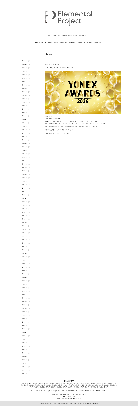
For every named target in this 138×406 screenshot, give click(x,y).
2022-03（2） (26, 219)
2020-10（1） (26, 267)
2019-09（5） (26, 301)
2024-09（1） (26, 126)
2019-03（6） (26, 322)
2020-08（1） (26, 274)
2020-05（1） (26, 277)
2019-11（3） (26, 294)
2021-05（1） (26, 243)
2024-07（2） (26, 133)
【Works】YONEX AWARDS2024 (59, 68)
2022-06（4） (26, 208)
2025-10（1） (26, 85)
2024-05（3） (26, 140)
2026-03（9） (26, 68)
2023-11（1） (26, 160)
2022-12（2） (26, 191)
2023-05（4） (26, 174)
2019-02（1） (26, 325)
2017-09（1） (26, 370)
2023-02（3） (26, 184)
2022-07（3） (26, 205)
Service (72, 42)
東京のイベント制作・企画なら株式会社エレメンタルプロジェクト (64, 403)
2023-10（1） (26, 164)
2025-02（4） (26, 109)
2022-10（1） (26, 198)
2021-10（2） (26, 233)
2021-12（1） (26, 226)
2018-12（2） (26, 332)
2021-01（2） (26, 257)
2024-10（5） (26, 123)
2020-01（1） (26, 287)
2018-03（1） (26, 356)
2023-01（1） (26, 188)
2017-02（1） (26, 373)
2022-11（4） (26, 195)
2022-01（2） (26, 222)
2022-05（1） (26, 212)
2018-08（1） (26, 346)
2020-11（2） (26, 263)
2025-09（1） (26, 88)
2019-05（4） (26, 315)
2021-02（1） (26, 253)
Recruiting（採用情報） (93, 42)
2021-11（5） (26, 229)
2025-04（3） (26, 102)
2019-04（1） (26, 318)
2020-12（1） (26, 260)
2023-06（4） (26, 171)
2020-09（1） (26, 270)
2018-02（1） (26, 360)
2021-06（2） (26, 239)
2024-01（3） (26, 153)
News (41, 42)
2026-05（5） (26, 61)
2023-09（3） (26, 167)
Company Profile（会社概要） (56, 42)
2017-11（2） (26, 367)
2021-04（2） (26, 246)
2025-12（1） (26, 78)
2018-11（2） (26, 336)
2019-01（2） (26, 329)
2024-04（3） (26, 143)
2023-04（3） (26, 178)
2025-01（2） (26, 112)
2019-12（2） (26, 291)
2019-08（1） (26, 305)
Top (36, 42)
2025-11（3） (26, 81)
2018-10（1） (26, 339)
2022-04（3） (26, 215)
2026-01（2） (26, 74)
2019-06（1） (26, 312)
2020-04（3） (26, 281)
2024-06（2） (26, 136)
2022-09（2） (26, 202)
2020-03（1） (26, 284)
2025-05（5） (26, 99)
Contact (80, 42)
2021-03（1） (26, 250)
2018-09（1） (26, 342)
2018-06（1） (26, 353)
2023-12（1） (26, 157)
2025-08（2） (26, 92)
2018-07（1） (26, 349)
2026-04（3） (26, 64)
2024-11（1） (26, 119)
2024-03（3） (26, 147)
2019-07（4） (26, 308)
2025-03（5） (26, 105)
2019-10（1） (26, 298)
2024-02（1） (26, 150)
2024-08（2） (26, 129)
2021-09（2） (26, 236)
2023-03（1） (26, 181)
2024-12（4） (26, 116)
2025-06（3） (26, 95)
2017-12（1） (26, 363)
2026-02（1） (26, 71)
